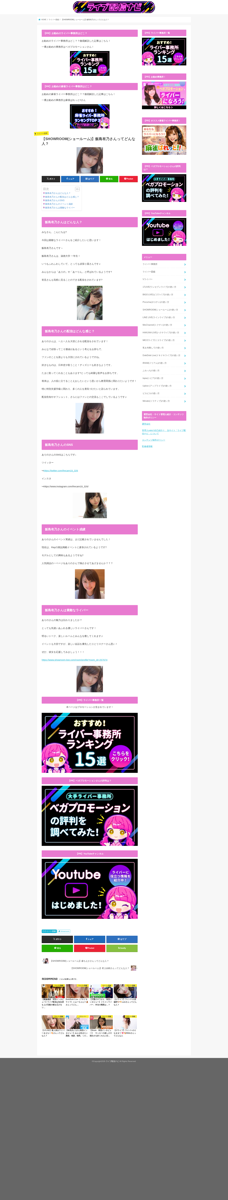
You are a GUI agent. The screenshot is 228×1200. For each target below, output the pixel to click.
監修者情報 (147, 446)
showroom (65, 931)
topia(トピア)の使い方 (153, 378)
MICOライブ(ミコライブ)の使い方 (159, 340)
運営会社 (146, 424)
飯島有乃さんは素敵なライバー (60, 207)
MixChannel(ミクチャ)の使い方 (157, 325)
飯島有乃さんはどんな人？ (58, 193)
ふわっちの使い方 (151, 370)
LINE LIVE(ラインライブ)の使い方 (159, 317)
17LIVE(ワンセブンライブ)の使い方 (159, 287)
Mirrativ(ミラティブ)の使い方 (156, 401)
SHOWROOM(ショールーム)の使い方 (160, 309)
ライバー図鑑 (50, 931)
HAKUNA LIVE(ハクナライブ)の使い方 (161, 332)
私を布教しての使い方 (153, 347)
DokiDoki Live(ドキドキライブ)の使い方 (161, 355)
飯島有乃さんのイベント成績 (59, 204)
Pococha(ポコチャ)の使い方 (156, 302)
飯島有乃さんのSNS (55, 200)
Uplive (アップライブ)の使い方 (157, 386)
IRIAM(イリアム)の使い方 (155, 363)
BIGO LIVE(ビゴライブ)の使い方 (158, 294)
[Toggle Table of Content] (76, 189)
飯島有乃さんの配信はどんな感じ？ (62, 197)
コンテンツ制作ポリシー (153, 440)
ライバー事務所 (150, 264)
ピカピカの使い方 (151, 393)
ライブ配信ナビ (112, 1061)
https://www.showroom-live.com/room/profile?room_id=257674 (74, 660)
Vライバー (148, 279)
